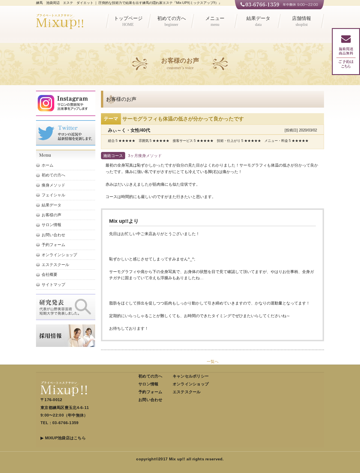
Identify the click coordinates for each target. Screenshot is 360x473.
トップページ (128, 21)
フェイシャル (53, 195)
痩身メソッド (53, 185)
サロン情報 (51, 224)
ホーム (47, 165)
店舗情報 (301, 21)
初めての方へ (171, 21)
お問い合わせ (53, 235)
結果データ (258, 21)
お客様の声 (51, 215)
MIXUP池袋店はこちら (65, 438)
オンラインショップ (59, 255)
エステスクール (55, 264)
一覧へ (213, 361)
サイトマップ (53, 284)
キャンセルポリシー (191, 376)
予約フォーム (53, 244)
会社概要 (49, 274)
